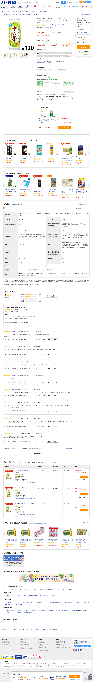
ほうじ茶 (14, 595)
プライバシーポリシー (42, 644)
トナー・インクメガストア (15, 663)
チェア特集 (77, 663)
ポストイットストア (35, 666)
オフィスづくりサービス (45, 666)
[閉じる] (82, 672)
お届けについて (4, 642)
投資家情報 (22, 642)
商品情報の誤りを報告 (17, 204)
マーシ (15, 309)
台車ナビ (57, 665)
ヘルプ (76, 2)
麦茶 (25, 595)
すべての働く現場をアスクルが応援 (68, 665)
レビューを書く (60, 25)
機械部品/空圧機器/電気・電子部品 (79, 610)
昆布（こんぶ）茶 (49, 589)
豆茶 (35, 589)
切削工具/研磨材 (42, 610)
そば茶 (12, 589)
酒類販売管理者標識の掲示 (43, 650)
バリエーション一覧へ (25, 462)
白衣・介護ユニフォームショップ (23, 666)
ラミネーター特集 (43, 663)
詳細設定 (58, 2)
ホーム (3, 11)
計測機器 (51, 610)
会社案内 (22, 641)
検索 (63, 2)
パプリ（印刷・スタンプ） (60, 642)
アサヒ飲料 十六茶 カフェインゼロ (44, 11)
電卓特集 (23, 663)
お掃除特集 (17, 665)
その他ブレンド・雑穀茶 (66, 589)
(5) (69, 194)
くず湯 (57, 589)
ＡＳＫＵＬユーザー (16, 331)
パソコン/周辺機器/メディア (41, 602)
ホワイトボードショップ (53, 663)
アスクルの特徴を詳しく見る (74, 679)
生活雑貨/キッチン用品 (80, 602)
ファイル (16, 602)
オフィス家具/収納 (68, 602)
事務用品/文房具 (7, 602)
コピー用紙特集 (6, 663)
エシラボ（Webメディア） (61, 645)
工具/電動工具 (33, 610)
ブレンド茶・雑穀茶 (25, 11)
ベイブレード (19, 629)
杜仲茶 (30, 589)
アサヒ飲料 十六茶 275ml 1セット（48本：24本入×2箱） (25, 471)
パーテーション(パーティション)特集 (66, 663)
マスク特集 (78, 665)
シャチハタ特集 (12, 666)
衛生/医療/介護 (18, 604)
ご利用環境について (42, 645)
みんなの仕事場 (59, 644)
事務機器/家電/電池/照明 (55, 602)
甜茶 (25, 589)
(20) (22, 474)
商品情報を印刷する (86, 14)
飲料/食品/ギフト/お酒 (11, 11)
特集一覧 (62, 666)
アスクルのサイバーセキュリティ (26, 648)
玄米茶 (19, 595)
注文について (4, 641)
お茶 (18, 11)
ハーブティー (54, 595)
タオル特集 (35, 665)
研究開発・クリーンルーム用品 (62, 610)
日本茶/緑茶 (6, 595)
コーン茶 (19, 589)
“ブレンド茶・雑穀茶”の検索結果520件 (37, 523)
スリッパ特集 (28, 665)
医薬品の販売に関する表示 (43, 652)
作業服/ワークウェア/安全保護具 (13, 612)
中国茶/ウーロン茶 (33, 595)
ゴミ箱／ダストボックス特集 (8, 665)
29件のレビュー (6, 297)
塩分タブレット (46, 629)
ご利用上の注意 (41, 647)
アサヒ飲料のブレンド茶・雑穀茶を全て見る (21, 14)
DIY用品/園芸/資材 (28, 612)
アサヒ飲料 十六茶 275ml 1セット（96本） (24, 503)
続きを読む (20, 407)
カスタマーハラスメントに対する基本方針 (27, 646)
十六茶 (37, 14)
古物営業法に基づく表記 (43, 649)
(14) (83, 194)
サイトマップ (41, 641)
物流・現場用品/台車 (22, 610)
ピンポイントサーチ (55, 666)
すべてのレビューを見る (66, 448)
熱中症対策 (54, 629)
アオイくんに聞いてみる (82, 646)
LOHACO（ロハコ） (59, 641)
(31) (13, 544)
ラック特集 (83, 663)
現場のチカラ (51, 665)
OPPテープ (28, 629)
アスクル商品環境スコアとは (80, 208)
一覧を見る (22, 619)
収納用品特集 (5, 666)
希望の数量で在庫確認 (82, 20)
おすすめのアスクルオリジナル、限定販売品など (25, 483)
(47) (83, 544)
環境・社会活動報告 (24, 644)
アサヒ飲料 (8, 14)
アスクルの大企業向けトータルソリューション (63, 648)
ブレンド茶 (33, 11)
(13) (41, 542)
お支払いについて (4, 644)
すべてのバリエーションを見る (44, 62)
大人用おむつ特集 (85, 665)
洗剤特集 (23, 665)
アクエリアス (36, 629)
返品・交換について (5, 645)
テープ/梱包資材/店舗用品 (9, 610)
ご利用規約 (40, 642)
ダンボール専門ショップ (43, 665)
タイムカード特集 (34, 663)
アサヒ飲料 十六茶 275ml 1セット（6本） (24, 487)
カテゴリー (3, 7)
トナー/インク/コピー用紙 (26, 602)
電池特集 (28, 663)
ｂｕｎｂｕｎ (15, 346)
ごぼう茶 (41, 589)
